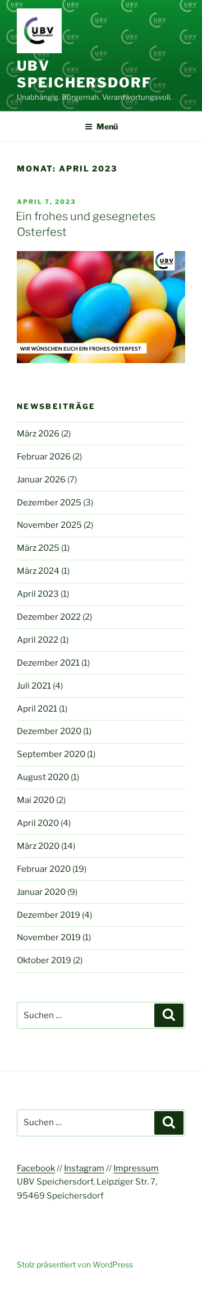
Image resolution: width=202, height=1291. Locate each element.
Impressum (136, 1168)
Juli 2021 (34, 686)
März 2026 (38, 434)
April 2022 (37, 640)
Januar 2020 (41, 892)
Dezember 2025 (49, 503)
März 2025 (38, 548)
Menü (107, 126)
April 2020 (38, 823)
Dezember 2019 (48, 915)
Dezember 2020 (49, 731)
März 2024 (38, 571)
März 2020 (38, 846)
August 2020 (43, 777)
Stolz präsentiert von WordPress (75, 1264)
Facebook (36, 1168)
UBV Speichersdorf (84, 74)
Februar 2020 (44, 869)
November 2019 (49, 937)
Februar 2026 (44, 457)
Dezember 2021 (48, 663)
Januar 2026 (41, 480)
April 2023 (38, 594)
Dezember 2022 (49, 617)
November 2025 (49, 525)
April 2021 (37, 709)
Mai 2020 (35, 800)
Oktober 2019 (44, 960)
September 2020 (51, 754)
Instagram (84, 1168)
